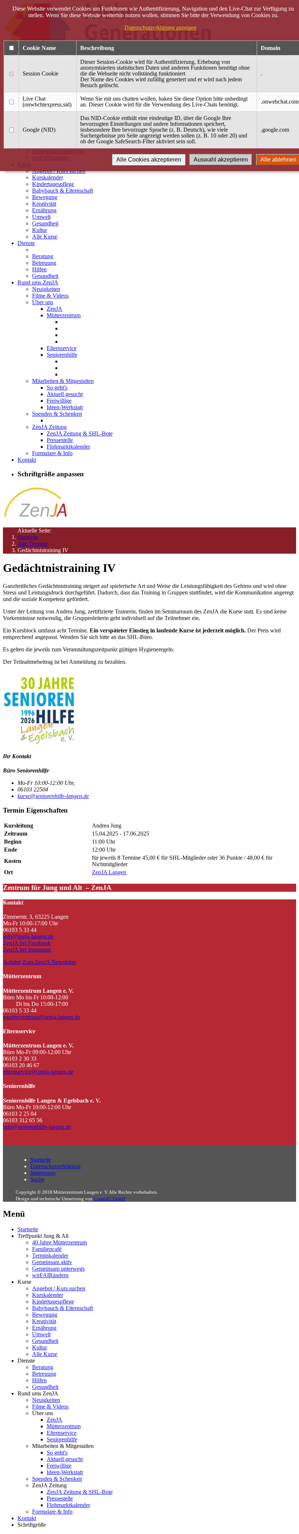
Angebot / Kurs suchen (58, 1288)
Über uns (42, 302)
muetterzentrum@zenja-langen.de (41, 1017)
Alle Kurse (44, 236)
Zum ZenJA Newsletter (49, 962)
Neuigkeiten (46, 289)
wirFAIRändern (50, 1275)
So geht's (57, 387)
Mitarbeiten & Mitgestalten (63, 381)
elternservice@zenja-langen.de (38, 1072)
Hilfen (39, 269)
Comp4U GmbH (109, 1198)
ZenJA (54, 309)
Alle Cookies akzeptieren (148, 159)
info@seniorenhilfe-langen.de (37, 1127)
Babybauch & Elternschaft (62, 190)
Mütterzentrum (64, 315)
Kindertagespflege (53, 184)
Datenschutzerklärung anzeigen (160, 27)
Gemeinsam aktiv (52, 1262)
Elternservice (62, 348)
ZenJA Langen (109, 872)
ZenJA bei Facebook (27, 943)
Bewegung (44, 197)
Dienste (26, 243)
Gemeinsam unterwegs (58, 1269)
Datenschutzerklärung (55, 1166)
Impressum (42, 1173)
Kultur (39, 230)
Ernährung (44, 210)
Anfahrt (12, 962)
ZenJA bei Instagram (27, 949)
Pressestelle (60, 440)
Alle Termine (33, 544)
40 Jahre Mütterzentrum (59, 1242)
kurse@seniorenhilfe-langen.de (53, 796)
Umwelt (41, 217)
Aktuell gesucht (65, 394)
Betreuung (44, 263)
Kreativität (44, 204)
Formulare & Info (52, 453)
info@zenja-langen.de (28, 936)
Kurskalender (47, 177)
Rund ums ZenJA (38, 282)
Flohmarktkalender (68, 446)
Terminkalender (50, 1255)
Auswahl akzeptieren (221, 159)
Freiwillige (59, 401)
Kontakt (27, 460)
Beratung (42, 256)
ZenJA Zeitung (49, 427)
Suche (37, 1179)
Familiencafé (47, 1249)
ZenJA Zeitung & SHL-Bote (80, 433)
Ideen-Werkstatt (65, 407)
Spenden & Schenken (57, 414)
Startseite (28, 537)
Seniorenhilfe (62, 355)
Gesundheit (45, 223)
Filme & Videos (50, 296)
